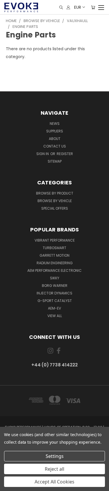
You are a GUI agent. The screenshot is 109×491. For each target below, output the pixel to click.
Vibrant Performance (55, 240)
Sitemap (55, 161)
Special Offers (54, 208)
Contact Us (54, 146)
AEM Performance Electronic (54, 270)
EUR (77, 7)
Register (65, 153)
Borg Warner (54, 285)
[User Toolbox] (68, 7)
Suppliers (54, 131)
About (54, 138)
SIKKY (54, 278)
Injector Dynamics (54, 293)
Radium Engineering (55, 262)
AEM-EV (54, 308)
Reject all (54, 469)
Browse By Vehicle (54, 200)
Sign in (43, 153)
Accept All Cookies (54, 482)
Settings (55, 456)
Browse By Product (54, 193)
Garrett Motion (54, 255)
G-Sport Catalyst (54, 300)
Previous (9, 485)
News (55, 123)
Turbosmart (54, 247)
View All (54, 315)
